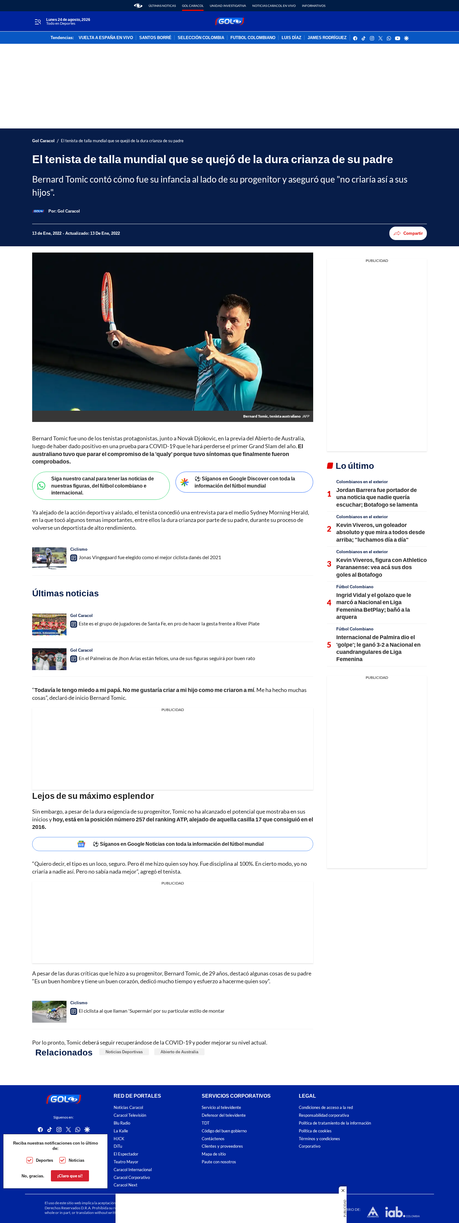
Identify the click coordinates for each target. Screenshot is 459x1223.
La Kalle (121, 1131)
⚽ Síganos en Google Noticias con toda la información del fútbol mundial (178, 844)
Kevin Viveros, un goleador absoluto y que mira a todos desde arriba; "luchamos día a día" (380, 532)
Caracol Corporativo (132, 1177)
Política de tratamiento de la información (335, 1123)
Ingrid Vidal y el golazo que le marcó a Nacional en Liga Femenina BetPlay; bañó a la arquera (373, 605)
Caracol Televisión (130, 1115)
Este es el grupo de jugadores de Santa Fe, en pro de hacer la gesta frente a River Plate (169, 623)
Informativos (313, 5)
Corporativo (309, 1147)
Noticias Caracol (128, 1108)
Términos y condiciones (319, 1139)
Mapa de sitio (214, 1154)
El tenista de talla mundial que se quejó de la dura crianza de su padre (122, 141)
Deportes (44, 1160)
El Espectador (126, 1154)
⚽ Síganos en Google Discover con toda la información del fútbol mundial (245, 482)
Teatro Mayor (126, 1162)
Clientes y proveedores (222, 1147)
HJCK (119, 1139)
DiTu (118, 1147)
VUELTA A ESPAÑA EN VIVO (106, 37)
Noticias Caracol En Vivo (274, 5)
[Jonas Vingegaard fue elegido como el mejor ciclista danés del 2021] (49, 558)
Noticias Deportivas (124, 1051)
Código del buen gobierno (224, 1131)
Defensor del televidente (224, 1115)
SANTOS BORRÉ (155, 37)
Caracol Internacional (133, 1170)
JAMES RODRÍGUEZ (327, 37)
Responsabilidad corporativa (324, 1115)
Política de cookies (315, 1131)
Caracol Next (125, 1185)
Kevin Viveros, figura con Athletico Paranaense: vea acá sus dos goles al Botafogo (381, 567)
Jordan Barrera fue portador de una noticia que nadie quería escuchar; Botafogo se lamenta (377, 497)
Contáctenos (213, 1139)
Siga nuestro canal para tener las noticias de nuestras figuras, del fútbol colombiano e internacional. (102, 485)
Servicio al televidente (221, 1108)
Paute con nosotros (219, 1162)
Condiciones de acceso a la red (326, 1108)
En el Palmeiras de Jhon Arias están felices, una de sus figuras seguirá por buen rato (167, 658)
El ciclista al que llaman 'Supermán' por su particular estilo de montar (152, 1011)
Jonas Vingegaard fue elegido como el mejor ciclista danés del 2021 (150, 557)
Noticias (76, 1160)
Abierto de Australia (179, 1051)
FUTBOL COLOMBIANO (252, 37)
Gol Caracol (193, 5)
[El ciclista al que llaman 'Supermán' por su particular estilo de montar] (49, 1012)
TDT (206, 1123)
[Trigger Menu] (37, 22)
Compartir (413, 233)
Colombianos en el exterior (362, 481)
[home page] (138, 5)
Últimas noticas (162, 5)
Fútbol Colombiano (354, 586)
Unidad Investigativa (228, 5)
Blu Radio (122, 1123)
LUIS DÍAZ (291, 37)
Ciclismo (78, 549)
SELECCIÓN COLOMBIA (201, 37)
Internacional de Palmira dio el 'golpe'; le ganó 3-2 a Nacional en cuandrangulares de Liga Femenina (378, 648)
